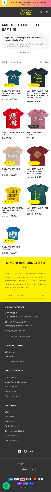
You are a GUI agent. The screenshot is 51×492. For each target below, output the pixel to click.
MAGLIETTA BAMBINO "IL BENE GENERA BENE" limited (12, 210)
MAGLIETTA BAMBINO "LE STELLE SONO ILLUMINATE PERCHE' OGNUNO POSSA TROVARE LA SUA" (38, 94)
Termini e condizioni (14, 431)
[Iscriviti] (43, 295)
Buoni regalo (11, 391)
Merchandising (12, 386)
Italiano (24, 469)
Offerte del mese (13, 396)
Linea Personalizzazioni (16, 382)
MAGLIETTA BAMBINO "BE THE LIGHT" (37, 209)
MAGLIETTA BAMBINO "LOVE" (11, 170)
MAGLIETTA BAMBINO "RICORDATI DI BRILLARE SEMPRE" (12, 93)
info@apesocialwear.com (19, 325)
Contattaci (9, 356)
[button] (3, 12)
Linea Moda (10, 377)
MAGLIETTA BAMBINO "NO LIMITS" (13, 133)
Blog (7, 412)
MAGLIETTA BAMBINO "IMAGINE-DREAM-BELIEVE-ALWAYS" (36, 171)
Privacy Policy (11, 435)
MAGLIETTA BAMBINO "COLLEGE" (11, 248)
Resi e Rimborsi (12, 426)
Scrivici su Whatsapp (15, 361)
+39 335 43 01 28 (17, 322)
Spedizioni (10, 421)
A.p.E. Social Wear (28, 488)
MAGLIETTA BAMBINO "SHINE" (36, 133)
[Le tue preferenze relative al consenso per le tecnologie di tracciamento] (4, 2)
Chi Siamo (9, 352)
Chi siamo (9, 416)
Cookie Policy (11, 440)
